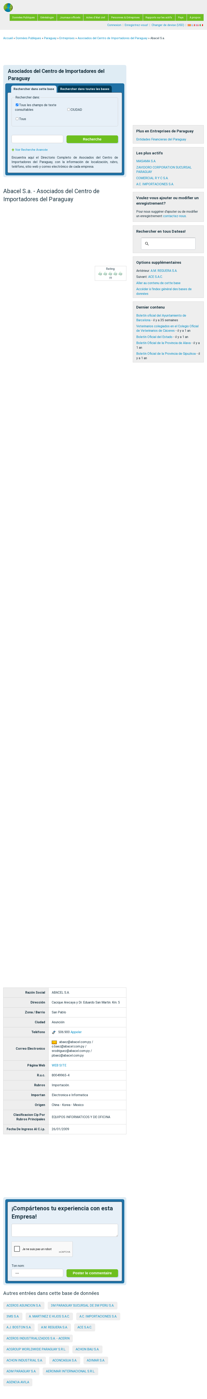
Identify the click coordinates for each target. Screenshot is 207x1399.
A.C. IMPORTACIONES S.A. (98, 1316)
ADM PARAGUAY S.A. (21, 1371)
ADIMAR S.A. (96, 1360)
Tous (22, 119)
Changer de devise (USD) (168, 25)
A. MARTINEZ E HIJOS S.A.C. (49, 1316)
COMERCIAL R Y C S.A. (152, 178)
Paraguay (50, 38)
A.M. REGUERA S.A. (54, 1327)
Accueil (8, 38)
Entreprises (67, 38)
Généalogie (47, 17)
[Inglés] (198, 25)
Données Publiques (23, 17)
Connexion (114, 25)
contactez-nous (174, 216)
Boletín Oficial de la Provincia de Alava (163, 343)
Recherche (92, 139)
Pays (181, 17)
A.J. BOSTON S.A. (18, 1327)
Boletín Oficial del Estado (154, 337)
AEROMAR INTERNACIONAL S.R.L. (70, 1371)
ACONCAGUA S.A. (64, 1360)
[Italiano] (202, 25)
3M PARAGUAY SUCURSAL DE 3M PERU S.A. (82, 1305)
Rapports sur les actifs (159, 17)
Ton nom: (18, 1266)
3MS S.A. (12, 1316)
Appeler (76, 1032)
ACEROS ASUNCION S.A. (23, 1305)
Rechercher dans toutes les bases (84, 89)
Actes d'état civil (95, 17)
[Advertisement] (103, 52)
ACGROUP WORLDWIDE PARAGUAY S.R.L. (36, 1349)
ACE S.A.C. (84, 1327)
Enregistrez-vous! (136, 25)
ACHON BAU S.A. (87, 1349)
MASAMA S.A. (146, 161)
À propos (195, 17)
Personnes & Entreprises (125, 17)
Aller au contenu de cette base (158, 283)
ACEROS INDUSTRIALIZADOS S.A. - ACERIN (38, 1338)
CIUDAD (76, 110)
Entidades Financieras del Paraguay (161, 139)
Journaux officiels (70, 17)
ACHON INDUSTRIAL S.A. (24, 1360)
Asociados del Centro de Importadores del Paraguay (112, 38)
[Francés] (194, 25)
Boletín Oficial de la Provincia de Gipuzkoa (166, 354)
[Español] (190, 25)
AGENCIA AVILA (17, 1382)
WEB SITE (59, 1065)
